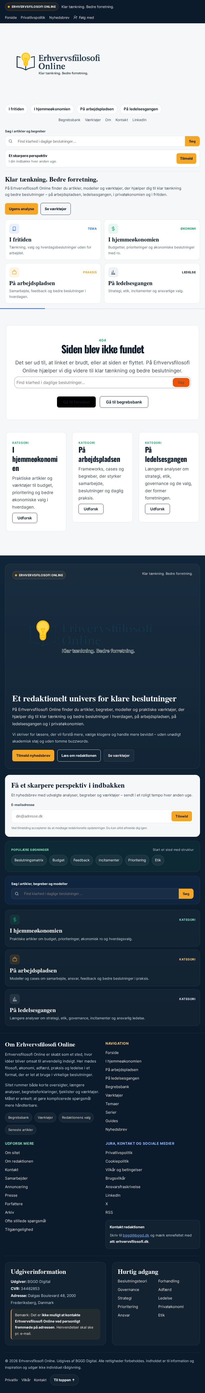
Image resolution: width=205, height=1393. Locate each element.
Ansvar (124, 1315)
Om (108, 120)
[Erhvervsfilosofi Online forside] (97, 635)
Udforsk (25, 518)
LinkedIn (139, 120)
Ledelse (165, 1298)
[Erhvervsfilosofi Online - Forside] (57, 63)
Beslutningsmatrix (29, 860)
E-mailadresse (22, 805)
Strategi (125, 1298)
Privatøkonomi (171, 1306)
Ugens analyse (21, 209)
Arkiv (9, 1212)
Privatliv (11, 1380)
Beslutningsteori (132, 1281)
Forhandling (168, 1281)
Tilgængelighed (19, 1229)
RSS (109, 1212)
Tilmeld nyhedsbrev (33, 755)
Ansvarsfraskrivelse (123, 1186)
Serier (111, 1112)
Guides (112, 1120)
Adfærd (165, 1289)
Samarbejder (16, 1178)
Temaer (112, 1103)
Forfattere (14, 1203)
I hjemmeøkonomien (52, 109)
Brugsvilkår (116, 1178)
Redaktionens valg (76, 1117)
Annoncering (16, 1186)
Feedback (82, 860)
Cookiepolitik (117, 1161)
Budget (58, 860)
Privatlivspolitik (33, 17)
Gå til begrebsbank (124, 401)
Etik (158, 860)
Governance (128, 1289)
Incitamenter (109, 860)
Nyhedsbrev (59, 17)
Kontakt (122, 120)
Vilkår (26, 1380)
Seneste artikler (20, 1130)
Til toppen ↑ (64, 1380)
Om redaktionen (19, 1161)
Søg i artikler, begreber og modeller (39, 884)
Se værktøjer (55, 209)
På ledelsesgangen (141, 109)
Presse (11, 1195)
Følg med (86, 17)
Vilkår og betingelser (124, 1169)
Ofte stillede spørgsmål (25, 1220)
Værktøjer (93, 120)
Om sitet (12, 1152)
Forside (11, 17)
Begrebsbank (69, 120)
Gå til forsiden (76, 401)
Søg (192, 141)
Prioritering (137, 860)
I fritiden (16, 109)
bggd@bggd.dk (136, 1235)
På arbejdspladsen (97, 109)
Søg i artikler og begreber (25, 131)
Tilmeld (186, 158)
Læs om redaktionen (79, 755)
